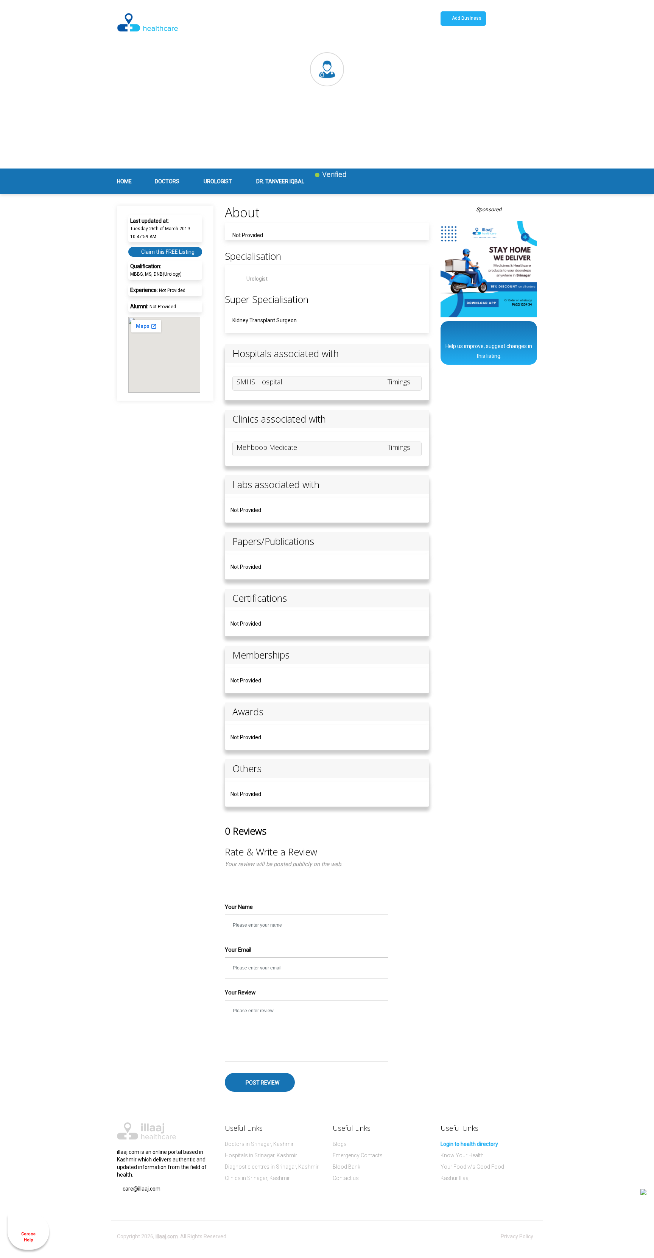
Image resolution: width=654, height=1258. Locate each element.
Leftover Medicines (305, 23)
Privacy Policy (517, 1236)
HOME (124, 181)
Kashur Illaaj (455, 1178)
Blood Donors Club (363, 23)
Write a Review (498, 152)
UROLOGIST (218, 181)
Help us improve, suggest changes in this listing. (488, 351)
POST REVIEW (261, 1083)
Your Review (240, 992)
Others (247, 768)
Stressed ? (256, 23)
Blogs (340, 1144)
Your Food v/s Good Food (472, 1167)
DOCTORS (167, 181)
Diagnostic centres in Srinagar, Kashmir (272, 1167)
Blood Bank (346, 1167)
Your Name (239, 907)
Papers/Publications (273, 541)
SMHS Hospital (259, 381)
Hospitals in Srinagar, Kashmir (261, 1155)
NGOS (405, 23)
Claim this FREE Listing (167, 252)
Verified (334, 174)
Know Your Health (462, 1155)
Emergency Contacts (358, 1155)
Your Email (238, 949)
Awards (247, 711)
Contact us (346, 1178)
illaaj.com (167, 1236)
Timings (400, 382)
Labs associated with (275, 484)
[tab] (327, 353)
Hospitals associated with (285, 353)
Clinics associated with (279, 419)
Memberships (261, 655)
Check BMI (218, 23)
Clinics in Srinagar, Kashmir (257, 1178)
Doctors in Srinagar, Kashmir (259, 1144)
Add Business (466, 18)
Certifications (259, 598)
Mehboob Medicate (267, 447)
